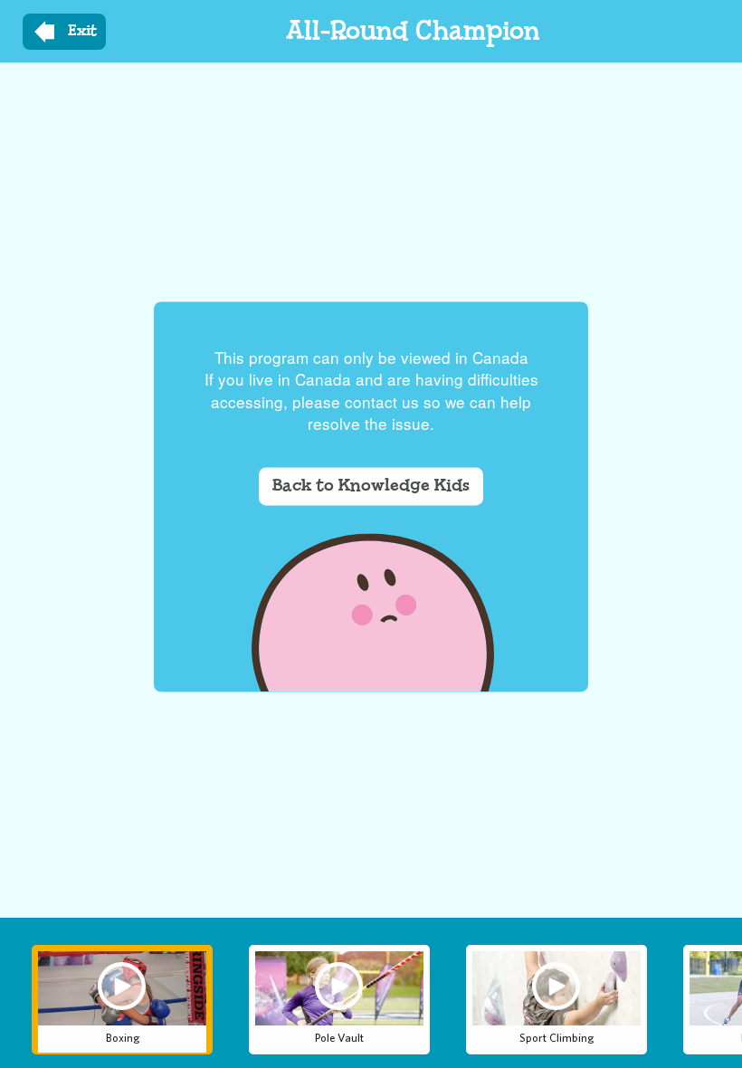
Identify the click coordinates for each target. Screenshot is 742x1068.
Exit (82, 31)
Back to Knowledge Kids (371, 485)
